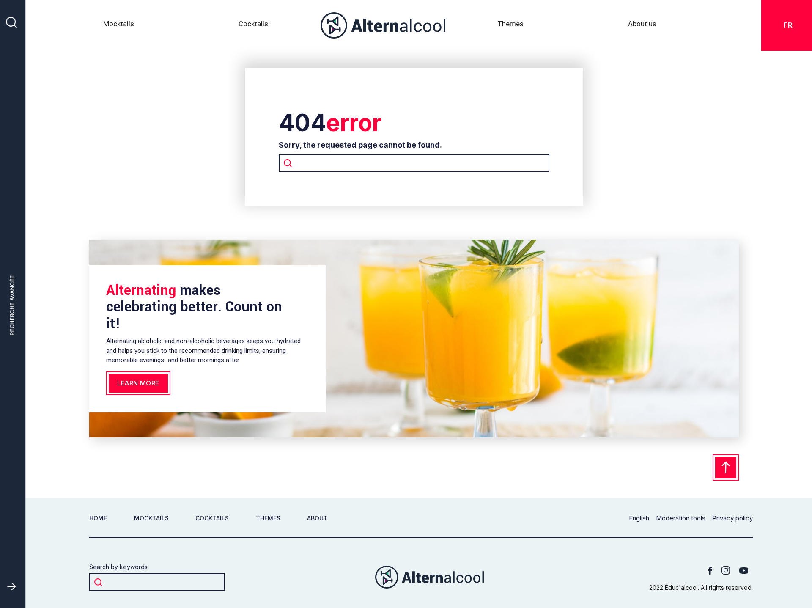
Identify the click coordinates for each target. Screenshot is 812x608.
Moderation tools (680, 518)
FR (790, 25)
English (639, 518)
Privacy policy (732, 518)
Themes (268, 518)
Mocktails (118, 23)
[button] (511, 25)
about (317, 518)
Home (98, 518)
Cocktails (253, 23)
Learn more (138, 383)
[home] (383, 25)
